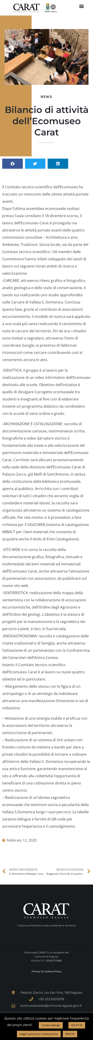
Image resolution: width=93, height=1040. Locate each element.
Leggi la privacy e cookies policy (39, 1034)
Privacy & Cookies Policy (46, 971)
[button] (81, 6)
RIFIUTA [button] (69, 1034)
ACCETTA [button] (76, 1025)
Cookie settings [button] (51, 1025)
